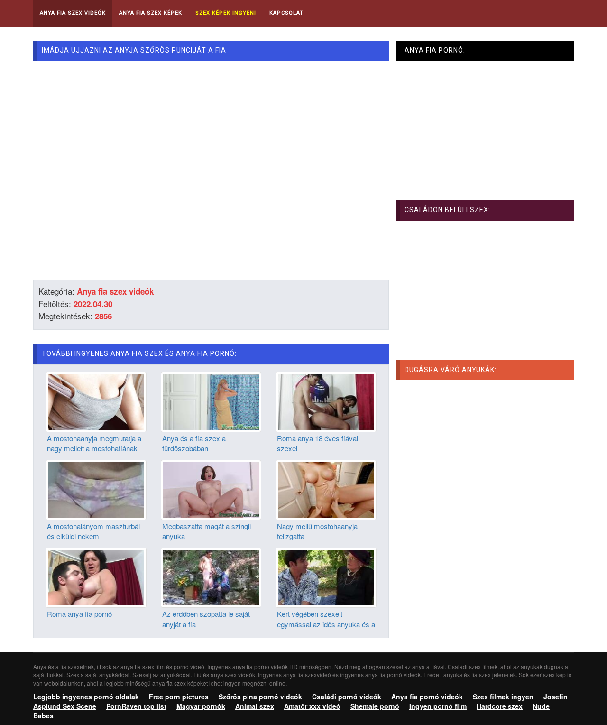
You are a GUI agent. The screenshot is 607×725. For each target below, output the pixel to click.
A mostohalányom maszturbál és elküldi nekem (93, 531)
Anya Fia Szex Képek (150, 13)
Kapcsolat (286, 13)
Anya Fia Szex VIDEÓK (73, 13)
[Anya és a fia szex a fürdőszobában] (211, 401)
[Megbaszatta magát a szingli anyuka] (211, 488)
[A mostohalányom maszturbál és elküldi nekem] (96, 488)
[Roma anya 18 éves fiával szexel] (326, 401)
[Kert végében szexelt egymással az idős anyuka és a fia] (326, 576)
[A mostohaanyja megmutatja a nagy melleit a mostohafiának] (96, 401)
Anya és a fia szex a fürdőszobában (194, 443)
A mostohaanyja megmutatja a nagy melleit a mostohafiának (94, 443)
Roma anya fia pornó (79, 614)
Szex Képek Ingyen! (225, 13)
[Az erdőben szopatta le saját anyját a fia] (211, 576)
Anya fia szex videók (115, 291)
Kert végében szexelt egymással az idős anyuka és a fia (326, 624)
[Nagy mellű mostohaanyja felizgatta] (326, 488)
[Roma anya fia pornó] (96, 576)
